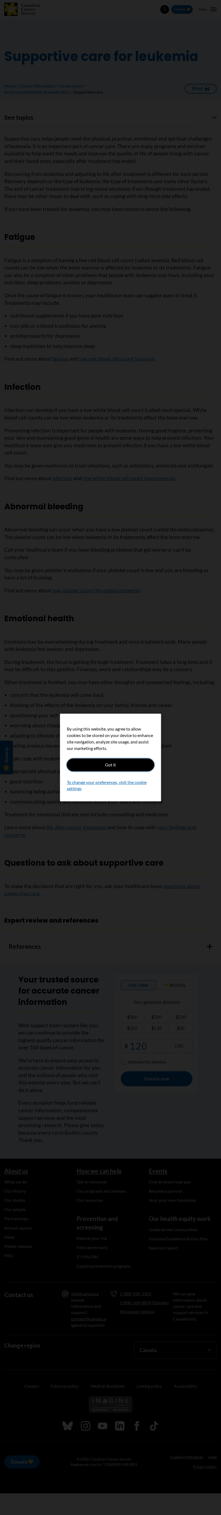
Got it (110, 764)
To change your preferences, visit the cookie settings (107, 785)
